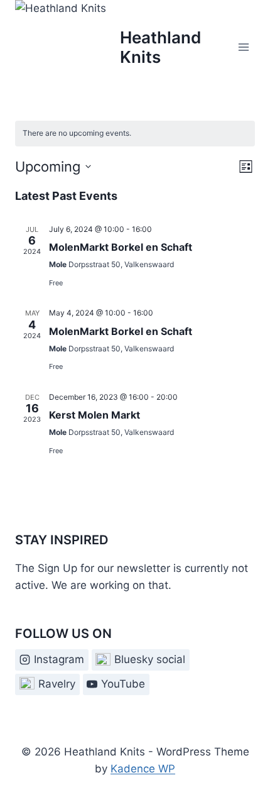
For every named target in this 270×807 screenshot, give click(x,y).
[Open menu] (243, 47)
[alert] (135, 133)
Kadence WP (143, 768)
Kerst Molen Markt (94, 415)
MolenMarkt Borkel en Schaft (120, 247)
